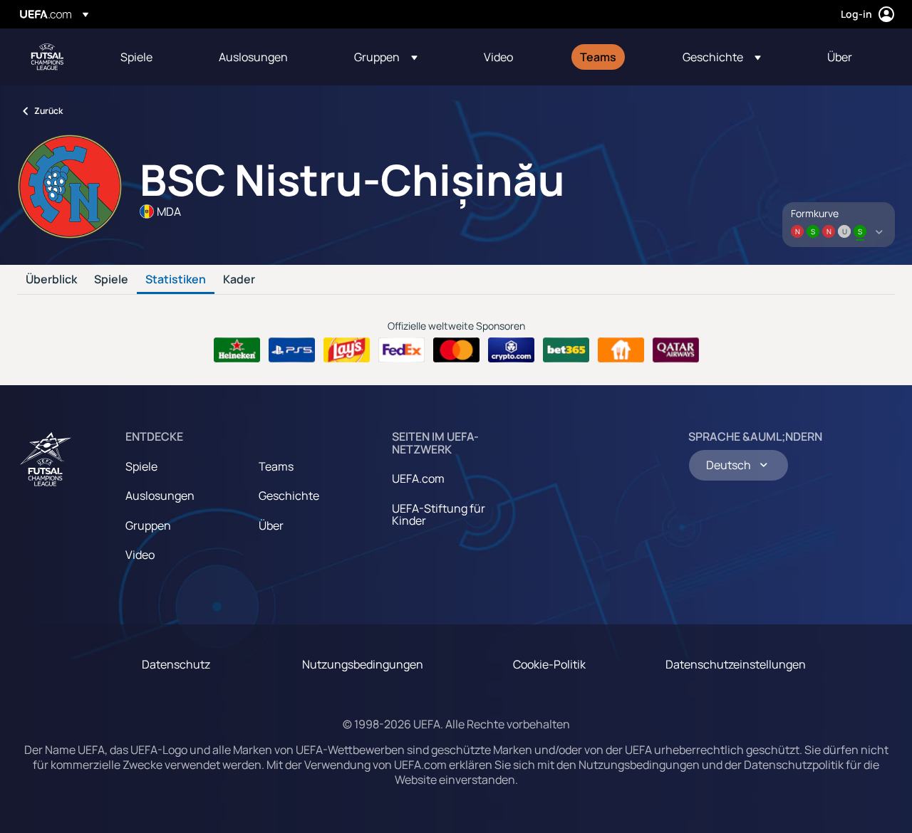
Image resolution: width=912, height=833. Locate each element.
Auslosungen (160, 495)
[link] (136, 56)
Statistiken (175, 279)
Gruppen (148, 525)
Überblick (51, 279)
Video (140, 554)
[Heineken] (237, 350)
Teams (276, 466)
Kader (239, 279)
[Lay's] (346, 350)
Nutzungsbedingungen (362, 664)
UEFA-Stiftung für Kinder (438, 515)
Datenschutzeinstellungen (735, 664)
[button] (386, 56)
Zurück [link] (48, 111)
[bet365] (566, 350)
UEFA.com (418, 478)
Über (271, 525)
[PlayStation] (292, 350)
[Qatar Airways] (676, 350)
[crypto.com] (511, 350)
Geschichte (289, 495)
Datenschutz (176, 664)
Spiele (111, 279)
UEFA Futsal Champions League (47, 56)
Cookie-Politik (549, 664)
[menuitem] (151, 56)
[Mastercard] (456, 350)
